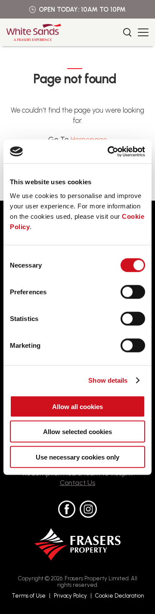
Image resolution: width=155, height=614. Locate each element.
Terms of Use (29, 595)
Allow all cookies (77, 406)
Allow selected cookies (77, 431)
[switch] (133, 292)
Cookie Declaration (119, 595)
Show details (107, 380)
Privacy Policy (70, 595)
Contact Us (77, 483)
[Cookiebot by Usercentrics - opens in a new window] (109, 151)
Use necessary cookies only (77, 456)
